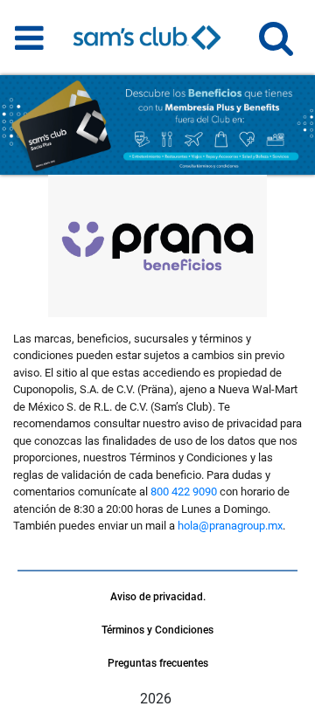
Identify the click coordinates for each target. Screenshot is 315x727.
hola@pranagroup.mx (230, 525)
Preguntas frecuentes (158, 663)
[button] (276, 46)
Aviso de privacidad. (158, 597)
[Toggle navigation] (29, 37)
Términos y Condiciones (158, 630)
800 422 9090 (183, 491)
